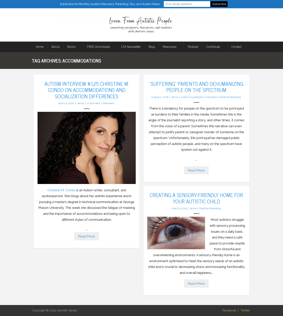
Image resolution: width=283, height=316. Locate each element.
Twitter (245, 310)
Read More (86, 236)
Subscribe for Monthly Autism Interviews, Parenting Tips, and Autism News (110, 4)
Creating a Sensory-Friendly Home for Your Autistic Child (196, 198)
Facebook (229, 310)
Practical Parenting (230, 97)
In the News (211, 97)
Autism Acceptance (192, 97)
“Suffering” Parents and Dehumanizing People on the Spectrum (196, 86)
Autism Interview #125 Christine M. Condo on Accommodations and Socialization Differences (86, 89)
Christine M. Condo (61, 190)
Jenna (80, 103)
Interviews (108, 103)
